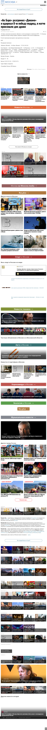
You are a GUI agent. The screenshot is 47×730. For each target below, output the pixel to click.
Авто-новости (22, 74)
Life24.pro (3, 532)
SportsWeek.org (40, 531)
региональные (11, 14)
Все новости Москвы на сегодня (23, 147)
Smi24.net (3, 125)
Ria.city (2, 87)
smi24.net (6, 519)
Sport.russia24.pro (4, 326)
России (25, 532)
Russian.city (3, 685)
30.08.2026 (42, 5)
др (7, 532)
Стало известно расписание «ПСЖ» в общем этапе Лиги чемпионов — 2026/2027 (27, 287)
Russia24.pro (34, 518)
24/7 (27, 14)
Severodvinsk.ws (4, 613)
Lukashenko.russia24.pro (5, 644)
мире (40, 532)
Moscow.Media (27, 531)
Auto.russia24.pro (20, 76)
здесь (29, 534)
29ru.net (3, 151)
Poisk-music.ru (3, 590)
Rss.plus (16, 520)
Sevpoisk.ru (3, 654)
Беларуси (30, 532)
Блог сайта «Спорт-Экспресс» (7, 31)
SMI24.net (7, 525)
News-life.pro (34, 531)
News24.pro (3, 567)
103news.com (28, 717)
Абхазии (35, 532)
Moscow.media (4, 601)
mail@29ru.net (14, 717)
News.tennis (3, 623)
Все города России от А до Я (23, 9)
